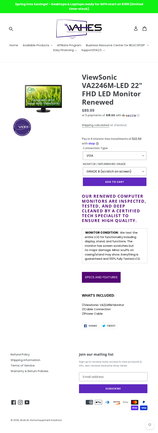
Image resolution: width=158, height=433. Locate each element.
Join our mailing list (96, 354)
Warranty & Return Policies (29, 371)
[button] (114, 115)
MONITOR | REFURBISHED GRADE (104, 164)
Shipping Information (25, 360)
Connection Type (95, 148)
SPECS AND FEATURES (101, 277)
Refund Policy (20, 354)
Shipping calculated (95, 125)
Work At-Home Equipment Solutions (41, 420)
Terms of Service (23, 365)
